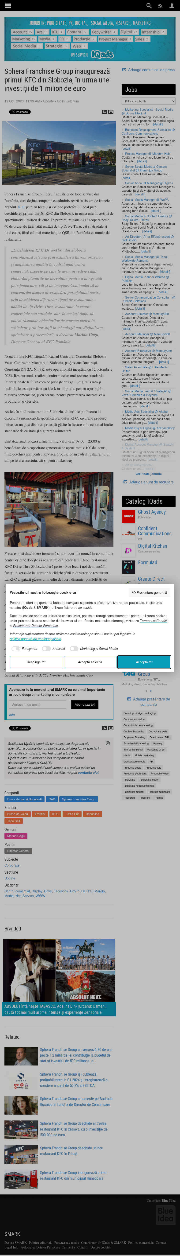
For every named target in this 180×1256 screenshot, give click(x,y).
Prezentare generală (152, 592)
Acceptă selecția (90, 662)
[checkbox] (23, 648)
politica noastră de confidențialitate (35, 638)
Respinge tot (36, 662)
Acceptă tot (144, 662)
